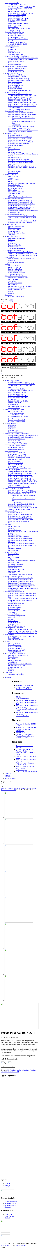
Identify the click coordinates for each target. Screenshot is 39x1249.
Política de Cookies (10, 1203)
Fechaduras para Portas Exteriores (26, 700)
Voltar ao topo (5, 1245)
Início (2, 788)
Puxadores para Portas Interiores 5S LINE (18, 1071)
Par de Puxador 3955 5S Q (16, 1142)
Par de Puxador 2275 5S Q (16, 1151)
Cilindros (18, 697)
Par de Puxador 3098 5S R (16, 1097)
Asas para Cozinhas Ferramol (25, 685)
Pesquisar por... (5, 367)
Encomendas (8, 1214)
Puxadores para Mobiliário (24, 689)
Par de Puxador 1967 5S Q (16, 1169)
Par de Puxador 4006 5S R (16, 1124)
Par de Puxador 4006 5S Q (16, 1160)
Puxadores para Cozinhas (23, 687)
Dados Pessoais (9, 1216)
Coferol (11, 300)
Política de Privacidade (11, 1202)
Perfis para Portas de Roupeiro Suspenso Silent (25, 767)
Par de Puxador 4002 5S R (16, 1133)
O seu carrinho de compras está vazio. (12, 375)
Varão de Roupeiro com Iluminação (26, 771)
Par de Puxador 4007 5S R (16, 1115)
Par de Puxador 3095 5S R (16, 1106)
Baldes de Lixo (20, 732)
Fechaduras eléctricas (22, 698)
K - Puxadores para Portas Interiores (15, 788)
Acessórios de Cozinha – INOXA (26, 727)
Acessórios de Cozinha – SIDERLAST (23, 730)
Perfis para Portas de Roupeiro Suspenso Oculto (25, 764)
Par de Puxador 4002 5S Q (16, 1088)
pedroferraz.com (21, 1245)
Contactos (8, 1207)
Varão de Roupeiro (21, 770)
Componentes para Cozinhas (24, 734)
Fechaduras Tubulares (22, 716)
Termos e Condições (11, 1205)
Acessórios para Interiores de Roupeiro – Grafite (24, 750)
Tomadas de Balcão (22, 738)
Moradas (7, 1218)
